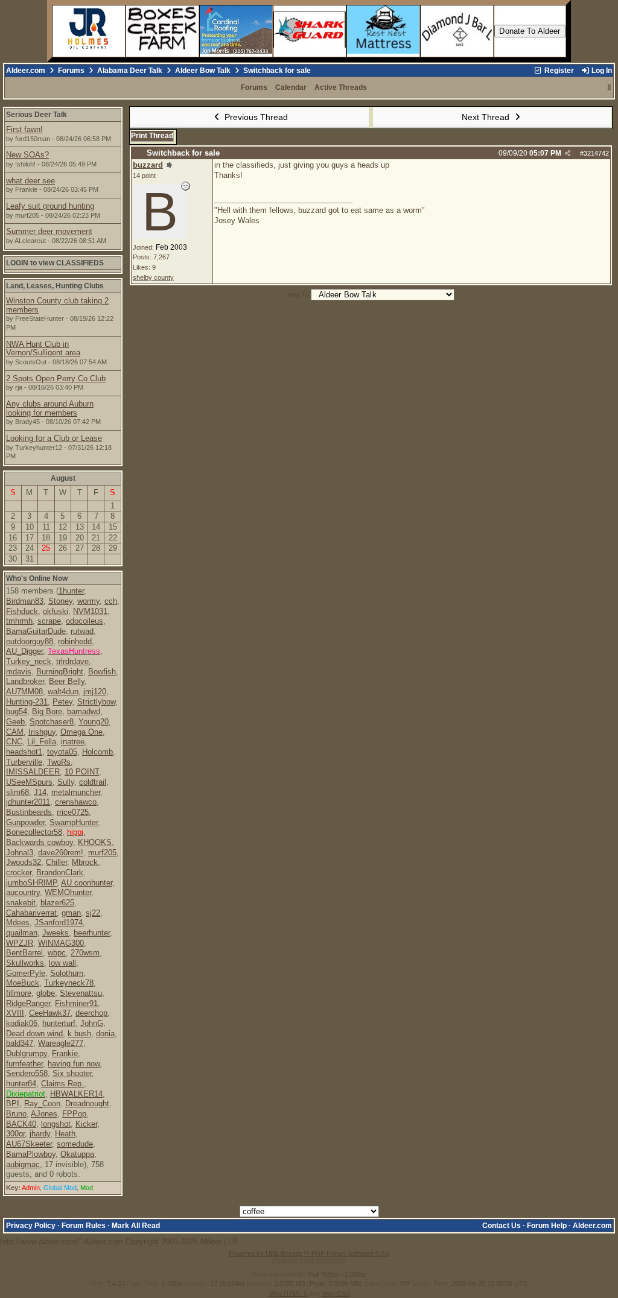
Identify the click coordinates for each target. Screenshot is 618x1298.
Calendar (291, 87)
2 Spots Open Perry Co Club (56, 378)
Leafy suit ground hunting (50, 206)
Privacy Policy (31, 1225)
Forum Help (547, 1225)
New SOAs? (27, 154)
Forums (71, 70)
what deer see (30, 180)
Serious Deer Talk (36, 114)
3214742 (596, 153)
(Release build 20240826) (309, 1260)
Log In (601, 70)
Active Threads (340, 87)
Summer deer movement (49, 231)
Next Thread (487, 117)
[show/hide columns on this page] (609, 87)
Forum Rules (84, 1225)
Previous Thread (255, 117)
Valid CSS (336, 1293)
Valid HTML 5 (288, 1293)
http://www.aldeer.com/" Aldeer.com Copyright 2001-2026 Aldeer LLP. (309, 628)
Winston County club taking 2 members (57, 305)
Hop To (298, 295)
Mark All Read (136, 1225)
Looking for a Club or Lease (54, 438)
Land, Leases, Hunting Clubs (55, 286)
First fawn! (24, 129)
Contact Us (501, 1225)
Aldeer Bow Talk (203, 70)
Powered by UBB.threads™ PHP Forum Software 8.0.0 (309, 1253)
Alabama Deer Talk (129, 70)
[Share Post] (567, 153)
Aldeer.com (25, 70)
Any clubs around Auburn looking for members (50, 408)
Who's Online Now (37, 578)
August (63, 478)
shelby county (153, 277)
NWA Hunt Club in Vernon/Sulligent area (43, 349)
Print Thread (152, 135)
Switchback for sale (183, 152)
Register (558, 70)
